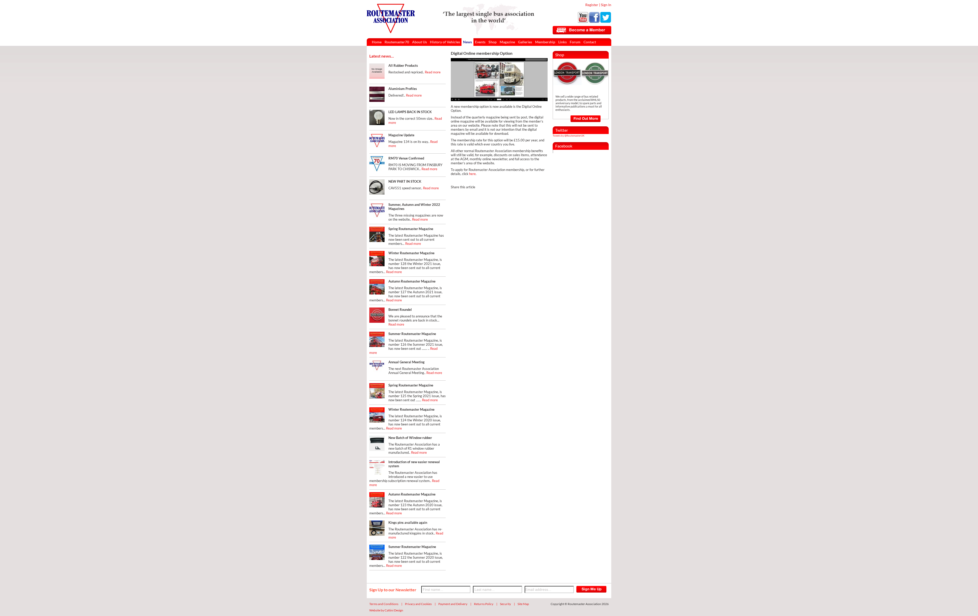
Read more (433, 72)
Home (377, 42)
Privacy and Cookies (418, 604)
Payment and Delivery (452, 604)
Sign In (606, 5)
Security (505, 604)
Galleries (525, 42)
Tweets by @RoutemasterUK (569, 135)
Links (562, 42)
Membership (545, 42)
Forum (575, 42)
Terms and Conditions (383, 604)
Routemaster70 (397, 42)
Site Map (523, 604)
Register (591, 5)
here (472, 174)
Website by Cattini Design (386, 610)
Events (480, 42)
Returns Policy (483, 604)
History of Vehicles (445, 42)
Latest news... (381, 55)
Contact (589, 42)
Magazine (507, 42)
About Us (419, 42)
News (467, 42)
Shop (492, 42)
